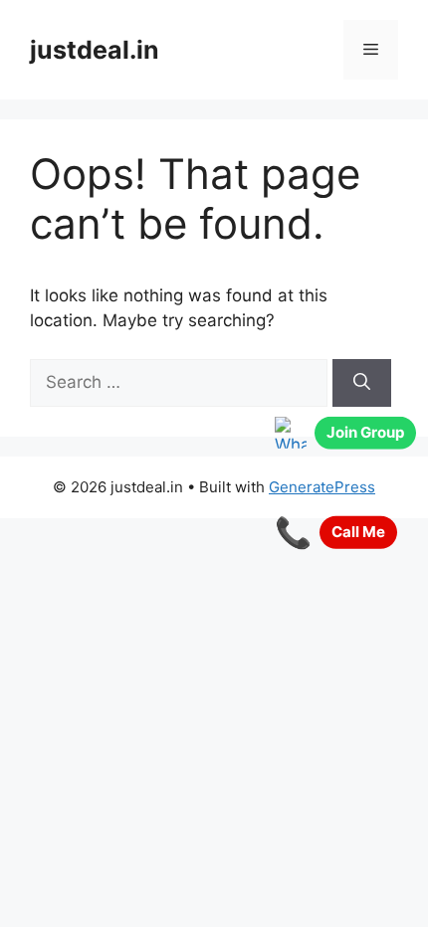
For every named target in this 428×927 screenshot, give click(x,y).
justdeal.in (94, 50)
